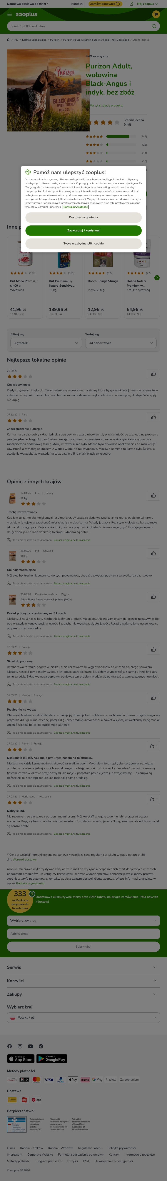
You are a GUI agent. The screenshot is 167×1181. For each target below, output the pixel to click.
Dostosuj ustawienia (83, 218)
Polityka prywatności (75, 207)
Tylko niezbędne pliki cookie (83, 244)
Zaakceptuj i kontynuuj (83, 231)
